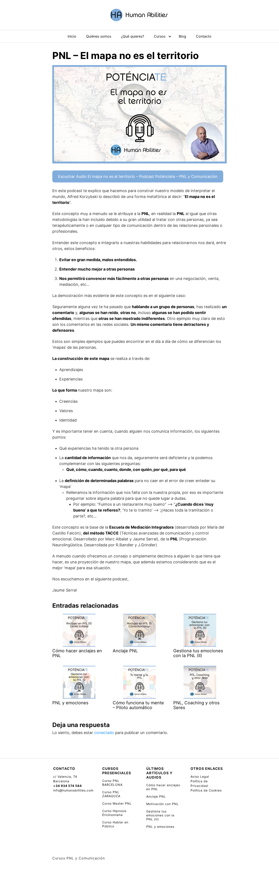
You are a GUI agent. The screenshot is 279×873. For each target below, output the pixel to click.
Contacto (203, 36)
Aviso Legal (200, 776)
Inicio (72, 36)
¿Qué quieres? (132, 36)
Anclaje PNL (156, 796)
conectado (104, 732)
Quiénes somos (98, 36)
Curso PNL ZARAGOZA (111, 794)
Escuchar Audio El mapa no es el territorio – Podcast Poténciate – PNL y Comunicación (138, 176)
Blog (182, 36)
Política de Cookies (206, 790)
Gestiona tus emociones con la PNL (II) (160, 815)
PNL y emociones (160, 826)
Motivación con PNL (162, 804)
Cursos (159, 36)
